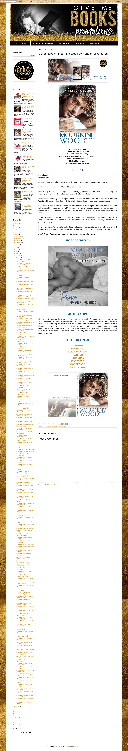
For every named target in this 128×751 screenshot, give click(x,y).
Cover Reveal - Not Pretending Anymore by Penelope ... (23, 514)
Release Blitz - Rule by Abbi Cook (24, 298)
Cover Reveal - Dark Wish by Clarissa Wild (23, 565)
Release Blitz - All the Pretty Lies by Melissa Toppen (25, 525)
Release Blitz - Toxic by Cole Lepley (25, 451)
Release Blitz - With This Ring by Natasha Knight (24, 674)
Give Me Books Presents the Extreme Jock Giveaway (28, 131)
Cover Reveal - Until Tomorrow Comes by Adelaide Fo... (23, 561)
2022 (16, 232)
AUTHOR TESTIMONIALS (43, 43)
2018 (16, 713)
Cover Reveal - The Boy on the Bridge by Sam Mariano (23, 407)
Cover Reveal (46, 426)
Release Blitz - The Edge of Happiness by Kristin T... (23, 635)
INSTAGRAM (77, 358)
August (18, 244)
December (19, 236)
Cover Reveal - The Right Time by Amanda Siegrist (24, 475)
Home (77, 482)
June (17, 249)
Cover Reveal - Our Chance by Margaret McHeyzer (23, 628)
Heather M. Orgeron (54, 426)
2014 (16, 722)
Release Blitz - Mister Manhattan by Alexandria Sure (25, 504)
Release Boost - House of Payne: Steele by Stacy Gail (28, 107)
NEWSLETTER (77, 367)
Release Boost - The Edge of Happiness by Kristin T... (23, 575)
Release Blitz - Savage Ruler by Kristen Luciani (24, 653)
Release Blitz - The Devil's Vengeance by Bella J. (22, 372)
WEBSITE (77, 345)
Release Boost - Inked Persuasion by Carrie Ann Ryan (24, 534)
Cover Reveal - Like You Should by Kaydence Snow (25, 312)
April (17, 253)
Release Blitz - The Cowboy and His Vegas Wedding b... (25, 301)
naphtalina (67, 746)
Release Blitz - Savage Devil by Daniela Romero (24, 664)
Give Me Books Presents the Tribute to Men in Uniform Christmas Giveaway (28, 206)
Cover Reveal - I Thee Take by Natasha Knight (23, 558)
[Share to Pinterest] (67, 424)
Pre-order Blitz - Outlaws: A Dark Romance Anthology (24, 319)
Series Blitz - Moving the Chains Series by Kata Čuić (24, 326)
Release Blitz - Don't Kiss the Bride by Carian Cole (24, 696)
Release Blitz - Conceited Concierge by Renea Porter (25, 260)
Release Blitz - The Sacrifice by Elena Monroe (24, 639)
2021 (16, 234)
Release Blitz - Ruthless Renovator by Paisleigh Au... (25, 618)
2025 (16, 225)
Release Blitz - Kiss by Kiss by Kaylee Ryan (23, 454)
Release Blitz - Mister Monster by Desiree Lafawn (24, 614)
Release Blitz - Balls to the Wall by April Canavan (24, 458)
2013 (16, 724)
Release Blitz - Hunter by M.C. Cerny (25, 528)
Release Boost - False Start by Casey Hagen (23, 379)
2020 (16, 709)
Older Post (113, 482)
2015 (16, 720)
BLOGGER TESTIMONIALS (71, 43)
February (18, 258)
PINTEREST (77, 361)
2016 (16, 718)
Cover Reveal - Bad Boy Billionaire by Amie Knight (24, 657)
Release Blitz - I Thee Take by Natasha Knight (23, 340)
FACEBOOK (77, 348)
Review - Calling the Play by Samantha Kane (28, 192)
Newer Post (42, 482)
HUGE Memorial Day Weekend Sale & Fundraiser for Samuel (27, 95)
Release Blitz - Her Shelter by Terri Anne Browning (24, 308)
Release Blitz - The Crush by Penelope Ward (23, 365)
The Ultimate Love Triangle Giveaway (27, 155)
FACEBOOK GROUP (77, 351)
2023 (16, 229)
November (19, 238)
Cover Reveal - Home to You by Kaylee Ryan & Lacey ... (24, 264)
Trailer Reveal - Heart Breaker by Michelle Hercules (24, 414)
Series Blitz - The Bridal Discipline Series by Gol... (24, 330)
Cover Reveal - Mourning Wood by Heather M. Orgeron (24, 593)
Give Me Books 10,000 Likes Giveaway (28, 143)
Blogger (78, 746)
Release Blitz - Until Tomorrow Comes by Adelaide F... (23, 296)
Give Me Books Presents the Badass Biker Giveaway (28, 180)
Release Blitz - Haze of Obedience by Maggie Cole (24, 685)
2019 (16, 711)
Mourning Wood (62, 426)
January (18, 706)
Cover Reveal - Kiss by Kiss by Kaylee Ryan (23, 625)
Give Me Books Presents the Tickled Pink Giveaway (28, 168)
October (18, 240)
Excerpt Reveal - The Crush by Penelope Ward (23, 411)
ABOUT (25, 43)
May (17, 251)
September (19, 242)
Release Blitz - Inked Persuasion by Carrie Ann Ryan (25, 582)
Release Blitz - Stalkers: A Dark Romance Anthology (23, 472)
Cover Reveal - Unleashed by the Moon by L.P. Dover (24, 361)
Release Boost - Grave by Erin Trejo (25, 449)
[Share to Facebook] (66, 424)
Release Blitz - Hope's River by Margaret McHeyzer (23, 604)
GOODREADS (77, 364)
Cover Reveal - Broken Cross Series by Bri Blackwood (25, 479)
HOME (15, 43)
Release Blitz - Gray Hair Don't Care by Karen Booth (25, 607)
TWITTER (78, 355)
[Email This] (60, 424)
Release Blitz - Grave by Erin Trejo (24, 544)
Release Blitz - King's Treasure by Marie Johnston (24, 597)
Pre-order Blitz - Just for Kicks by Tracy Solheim (24, 429)
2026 (16, 223)
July (17, 247)
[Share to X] (64, 424)
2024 (16, 227)
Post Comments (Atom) (51, 484)
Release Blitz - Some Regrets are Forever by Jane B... (24, 699)
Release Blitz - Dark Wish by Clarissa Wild (23, 347)
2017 (16, 715)
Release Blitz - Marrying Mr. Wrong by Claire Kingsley (24, 425)
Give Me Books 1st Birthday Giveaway (27, 119)
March (17, 255)
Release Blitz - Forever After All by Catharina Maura (24, 439)
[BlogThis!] (62, 424)
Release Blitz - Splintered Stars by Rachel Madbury (24, 351)
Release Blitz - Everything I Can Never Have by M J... (24, 436)
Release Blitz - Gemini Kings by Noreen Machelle (24, 354)
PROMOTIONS (94, 43)
